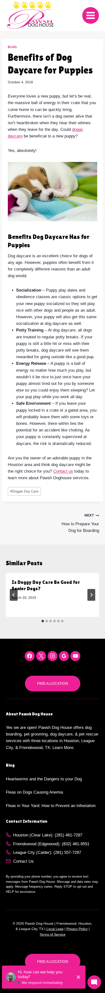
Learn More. (63, 747)
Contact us (63, 471)
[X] (41, 656)
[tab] (43, 621)
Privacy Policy (77, 929)
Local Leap (54, 929)
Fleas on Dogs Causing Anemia (34, 792)
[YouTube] (75, 656)
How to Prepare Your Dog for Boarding (80, 523)
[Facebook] (30, 656)
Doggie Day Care (24, 491)
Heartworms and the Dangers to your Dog (44, 779)
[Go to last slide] (14, 595)
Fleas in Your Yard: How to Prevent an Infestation (50, 805)
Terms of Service (52, 934)
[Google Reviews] (64, 656)
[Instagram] (53, 656)
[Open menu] (90, 15)
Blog (12, 47)
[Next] (91, 595)
